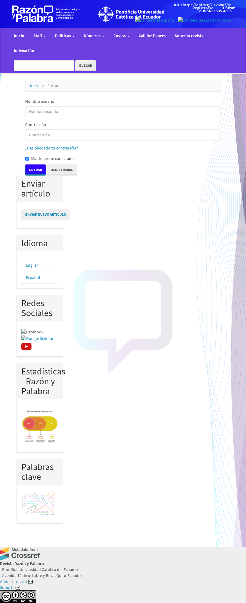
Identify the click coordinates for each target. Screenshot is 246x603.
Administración (14, 581)
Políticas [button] (63, 35)
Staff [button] (38, 35)
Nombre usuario (39, 101)
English (32, 265)
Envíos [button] (120, 35)
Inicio (19, 35)
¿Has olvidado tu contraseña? (51, 148)
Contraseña (35, 124)
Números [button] (92, 35)
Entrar (229, 7)
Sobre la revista (189, 35)
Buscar (85, 65)
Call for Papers (152, 35)
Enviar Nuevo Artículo (45, 214)
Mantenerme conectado (52, 158)
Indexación (24, 50)
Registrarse (202, 7)
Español (33, 277)
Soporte (7, 587)
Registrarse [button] (62, 169)
